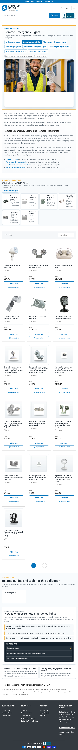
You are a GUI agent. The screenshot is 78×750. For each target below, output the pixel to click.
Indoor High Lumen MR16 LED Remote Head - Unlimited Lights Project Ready (39, 477)
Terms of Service (26, 713)
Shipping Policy (7, 713)
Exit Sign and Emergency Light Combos (19, 165)
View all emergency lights (10, 190)
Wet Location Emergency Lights (35, 47)
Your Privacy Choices (28, 718)
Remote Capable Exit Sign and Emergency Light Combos (26, 653)
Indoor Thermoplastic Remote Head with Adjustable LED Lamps (13, 477)
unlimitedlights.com (37, 743)
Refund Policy (6, 716)
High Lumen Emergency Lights (16, 51)
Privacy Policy (25, 716)
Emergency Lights (12, 159)
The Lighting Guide (10, 593)
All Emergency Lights (13, 42)
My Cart (42, 716)
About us (24, 710)
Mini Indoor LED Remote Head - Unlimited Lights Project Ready (37, 423)
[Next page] (44, 565)
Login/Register (45, 713)
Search (56, 15)
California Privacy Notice (29, 721)
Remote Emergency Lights (32, 42)
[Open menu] (74, 8)
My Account (44, 710)
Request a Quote (29, 1)
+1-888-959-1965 (48, 1)
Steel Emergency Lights (14, 47)
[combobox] (31, 15)
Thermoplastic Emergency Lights (54, 42)
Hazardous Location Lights (38, 51)
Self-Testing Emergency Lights (59, 47)
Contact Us (39, 1)
